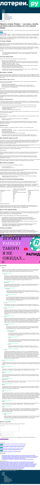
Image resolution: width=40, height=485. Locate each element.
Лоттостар (6, 14)
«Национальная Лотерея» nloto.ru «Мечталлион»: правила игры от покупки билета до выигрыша (19, 457)
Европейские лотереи (8, 16)
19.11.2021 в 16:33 (7, 307)
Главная (3, 9)
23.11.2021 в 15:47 (7, 323)
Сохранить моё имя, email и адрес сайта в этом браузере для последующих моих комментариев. (18, 437)
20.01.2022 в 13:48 (11, 336)
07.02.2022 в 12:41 (7, 359)
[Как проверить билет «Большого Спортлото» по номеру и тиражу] (20, 446)
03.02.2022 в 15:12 (5, 405)
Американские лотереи (8, 18)
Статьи (3, 10)
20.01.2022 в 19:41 (5, 371)
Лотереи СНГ (6, 15)
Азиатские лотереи (7, 17)
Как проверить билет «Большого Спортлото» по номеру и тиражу (11, 448)
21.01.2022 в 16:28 (9, 301)
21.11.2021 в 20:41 (7, 315)
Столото (5, 13)
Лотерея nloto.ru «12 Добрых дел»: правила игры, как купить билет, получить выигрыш (17, 459)
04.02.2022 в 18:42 (7, 419)
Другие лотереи (7, 19)
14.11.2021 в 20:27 (5, 273)
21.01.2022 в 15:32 (11, 348)
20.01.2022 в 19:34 (5, 366)
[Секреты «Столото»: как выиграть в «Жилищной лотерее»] (20, 449)
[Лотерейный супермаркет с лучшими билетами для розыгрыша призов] (20, 443)
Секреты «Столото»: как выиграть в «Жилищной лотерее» (10, 451)
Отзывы (3, 11)
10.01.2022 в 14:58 (9, 330)
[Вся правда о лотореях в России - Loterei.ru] (20, 7)
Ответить (10, 273)
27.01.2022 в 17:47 (5, 390)
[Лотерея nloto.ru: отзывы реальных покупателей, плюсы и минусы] (12, 467)
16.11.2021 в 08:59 (7, 281)
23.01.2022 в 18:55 (5, 383)
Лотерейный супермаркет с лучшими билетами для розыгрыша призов (12, 445)
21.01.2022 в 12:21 (11, 343)
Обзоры (3, 12)
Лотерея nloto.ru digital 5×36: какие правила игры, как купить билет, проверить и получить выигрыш (20, 456)
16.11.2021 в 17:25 (7, 287)
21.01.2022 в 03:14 (5, 378)
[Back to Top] (0, 484)
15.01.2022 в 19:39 (9, 294)
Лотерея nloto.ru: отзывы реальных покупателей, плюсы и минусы (14, 458)
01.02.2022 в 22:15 (5, 400)
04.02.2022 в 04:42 (5, 413)
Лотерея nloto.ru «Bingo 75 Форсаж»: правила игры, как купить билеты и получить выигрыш (18, 455)
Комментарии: (3, 33)
